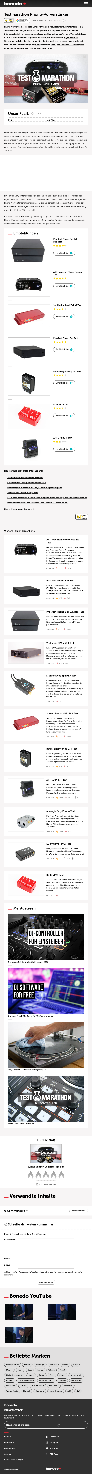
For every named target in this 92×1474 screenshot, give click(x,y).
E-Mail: (7, 1265)
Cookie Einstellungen (13, 1460)
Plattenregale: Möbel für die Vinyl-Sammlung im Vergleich (34, 488)
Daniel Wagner (37, 20)
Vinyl (37, 45)
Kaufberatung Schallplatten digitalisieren (26, 483)
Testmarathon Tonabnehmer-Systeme (25, 478)
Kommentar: (10, 1240)
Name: (7, 1258)
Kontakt (7, 1437)
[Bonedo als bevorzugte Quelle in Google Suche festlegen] (23, 20)
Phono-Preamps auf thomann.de (19, 509)
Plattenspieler (72, 27)
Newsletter (18, 1425)
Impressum (9, 1442)
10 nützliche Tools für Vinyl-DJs (22, 493)
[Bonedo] (15, 3)
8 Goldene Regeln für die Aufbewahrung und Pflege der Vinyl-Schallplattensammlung (47, 498)
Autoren (8, 1454)
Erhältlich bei (62, 253)
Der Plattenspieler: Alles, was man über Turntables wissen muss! (37, 503)
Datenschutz (10, 1448)
